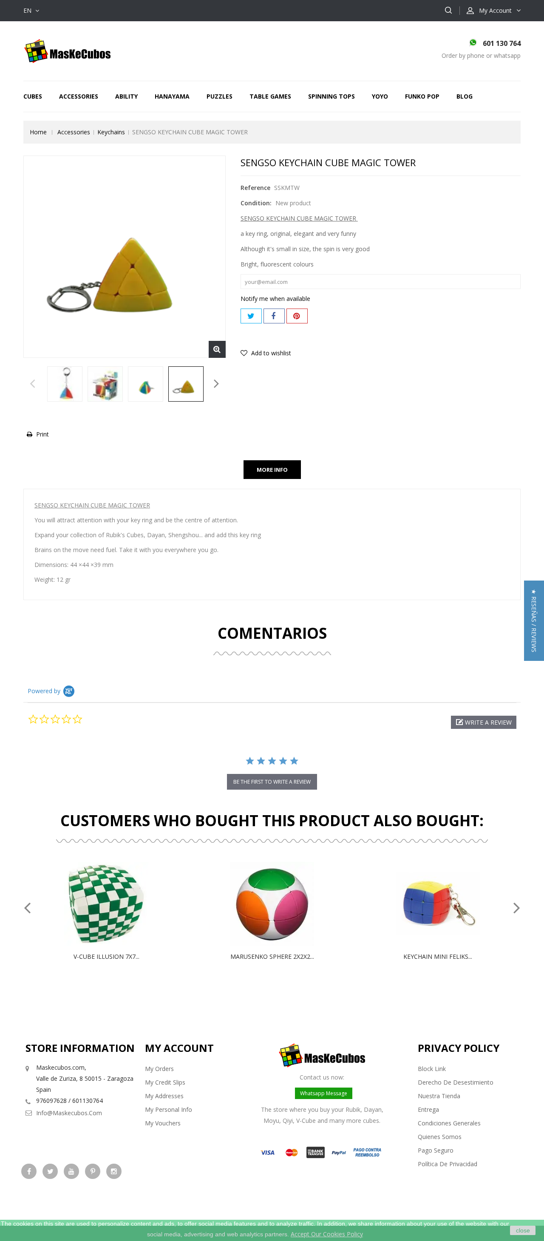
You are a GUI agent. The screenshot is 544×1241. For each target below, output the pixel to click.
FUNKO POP (422, 96)
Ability (126, 96)
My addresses (164, 1096)
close (523, 1230)
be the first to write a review (272, 781)
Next (216, 386)
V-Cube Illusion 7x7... (106, 956)
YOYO (380, 96)
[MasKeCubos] (67, 50)
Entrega (428, 1109)
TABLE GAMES (270, 96)
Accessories (78, 96)
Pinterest (297, 316)
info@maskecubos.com (69, 1113)
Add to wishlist (270, 353)
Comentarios (272, 633)
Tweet (251, 316)
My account (179, 1048)
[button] (483, 722)
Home (38, 132)
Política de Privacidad (447, 1164)
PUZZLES (219, 96)
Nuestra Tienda (439, 1096)
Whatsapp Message (323, 1093)
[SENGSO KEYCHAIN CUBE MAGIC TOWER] (64, 384)
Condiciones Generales (449, 1123)
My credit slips (165, 1082)
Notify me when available (275, 299)
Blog (464, 96)
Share (274, 316)
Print (42, 434)
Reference (255, 188)
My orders (159, 1069)
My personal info (168, 1109)
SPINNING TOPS (331, 96)
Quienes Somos (440, 1137)
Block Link (432, 1069)
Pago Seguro (435, 1150)
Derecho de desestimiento (455, 1082)
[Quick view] (115, 903)
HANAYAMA (172, 96)
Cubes (32, 96)
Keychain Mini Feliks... (437, 956)
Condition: (256, 203)
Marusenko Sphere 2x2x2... (272, 956)
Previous (32, 386)
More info (272, 469)
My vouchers (163, 1123)
